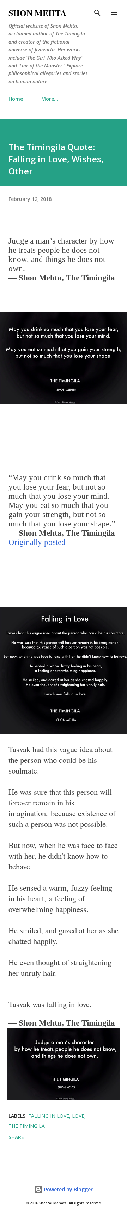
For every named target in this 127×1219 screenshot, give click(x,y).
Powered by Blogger (68, 1189)
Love (78, 1116)
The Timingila (26, 1125)
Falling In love (48, 1116)
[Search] (97, 13)
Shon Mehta (37, 12)
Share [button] (16, 1137)
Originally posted (37, 542)
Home (15, 98)
